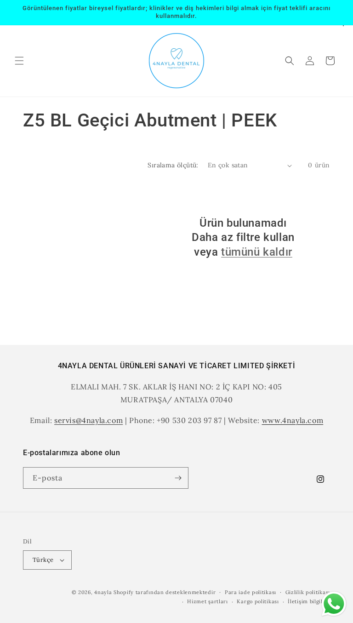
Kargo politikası (258, 601)
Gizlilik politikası (307, 592)
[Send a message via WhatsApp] (333, 603)
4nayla (103, 592)
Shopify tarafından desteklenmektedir (165, 592)
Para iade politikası (250, 592)
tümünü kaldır (256, 252)
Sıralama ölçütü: (173, 165)
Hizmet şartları (207, 601)
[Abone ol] (178, 478)
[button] (19, 61)
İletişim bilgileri (309, 601)
